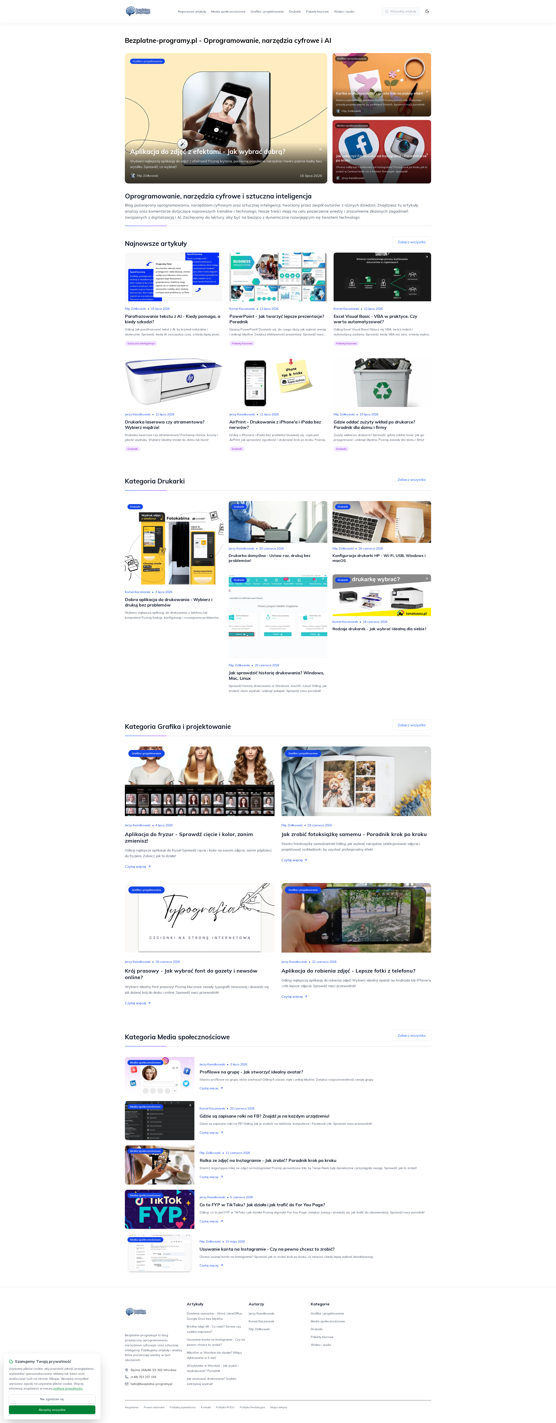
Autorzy (256, 1303)
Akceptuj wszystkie (52, 1410)
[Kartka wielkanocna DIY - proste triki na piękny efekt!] (382, 85)
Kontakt (206, 1407)
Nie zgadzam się (52, 1399)
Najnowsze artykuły (192, 11)
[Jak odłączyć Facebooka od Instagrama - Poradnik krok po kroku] (382, 151)
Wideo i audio (344, 11)
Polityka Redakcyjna (252, 1407)
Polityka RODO (225, 1407)
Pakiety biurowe (317, 11)
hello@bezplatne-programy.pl (151, 1384)
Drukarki (295, 11)
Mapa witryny (278, 1407)
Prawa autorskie (154, 1407)
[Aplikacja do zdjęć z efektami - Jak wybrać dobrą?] (226, 118)
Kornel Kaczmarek (242, 309)
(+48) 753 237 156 (143, 1377)
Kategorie (320, 1303)
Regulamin (132, 1407)
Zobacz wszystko (412, 242)
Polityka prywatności (183, 1407)
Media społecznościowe (228, 11)
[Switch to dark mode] (427, 11)
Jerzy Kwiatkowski (138, 414)
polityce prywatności (68, 1388)
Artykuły (195, 1303)
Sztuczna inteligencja (141, 343)
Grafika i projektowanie (267, 11)
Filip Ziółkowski (135, 309)
